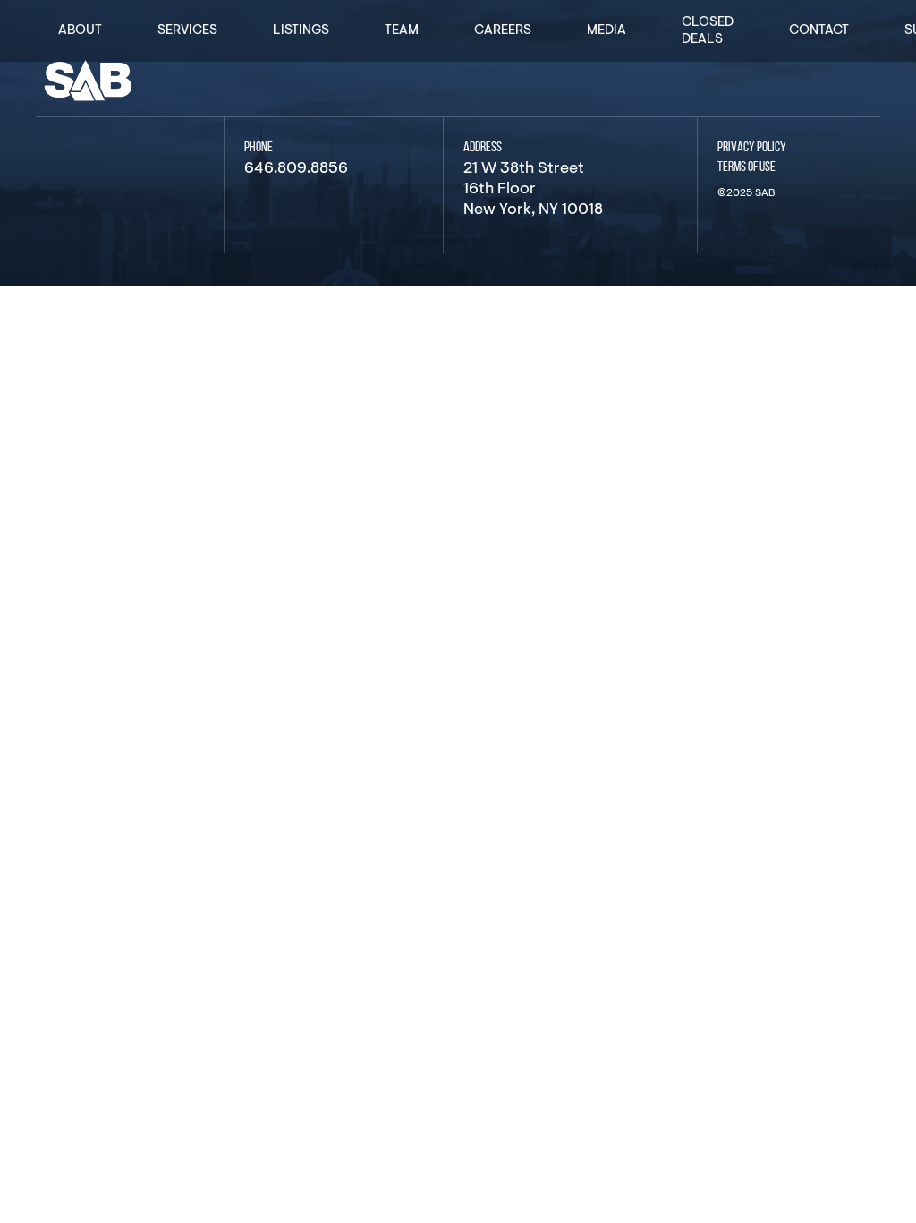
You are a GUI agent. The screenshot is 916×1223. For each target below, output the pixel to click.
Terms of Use (746, 167)
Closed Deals (708, 31)
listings (301, 31)
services (187, 31)
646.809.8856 (296, 169)
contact (819, 31)
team (402, 31)
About (80, 31)
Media (606, 31)
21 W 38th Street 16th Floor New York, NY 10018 (533, 189)
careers (502, 31)
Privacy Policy (751, 148)
